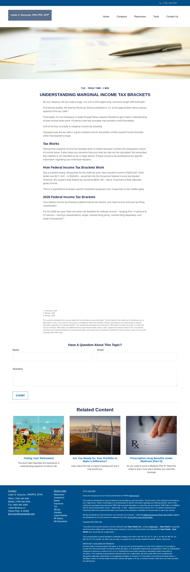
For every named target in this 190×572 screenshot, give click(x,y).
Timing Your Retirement (39, 458)
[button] (122, 16)
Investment (59, 497)
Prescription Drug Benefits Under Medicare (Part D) (151, 460)
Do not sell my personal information (140, 517)
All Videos (58, 518)
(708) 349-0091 (170, 2)
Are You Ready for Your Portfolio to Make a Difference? (95, 460)
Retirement (59, 494)
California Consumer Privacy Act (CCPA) (157, 514)
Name (16, 349)
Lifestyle (58, 512)
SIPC (156, 526)
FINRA (151, 526)
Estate (57, 500)
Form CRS (91, 491)
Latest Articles (60, 515)
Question (18, 368)
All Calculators (60, 521)
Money (57, 509)
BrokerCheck (134, 495)
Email (100, 349)
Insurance (58, 503)
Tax (55, 506)
